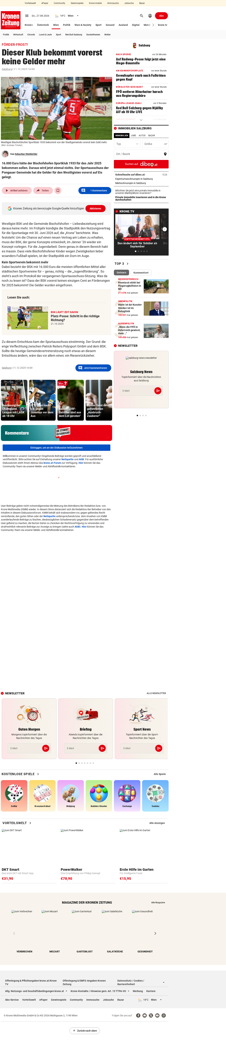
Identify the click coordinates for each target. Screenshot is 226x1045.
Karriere (151, 991)
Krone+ (29, 25)
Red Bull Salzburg (73, 34)
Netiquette (67, 459)
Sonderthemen (93, 34)
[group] (14, 400)
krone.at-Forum (52, 462)
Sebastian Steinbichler (26, 154)
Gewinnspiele (77, 3)
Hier (81, 462)
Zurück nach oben (85, 1031)
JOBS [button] (133, 135)
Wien (56, 25)
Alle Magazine (158, 902)
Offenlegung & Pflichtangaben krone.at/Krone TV (31, 982)
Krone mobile (95, 3)
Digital (135, 25)
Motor (147, 25)
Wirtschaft (18, 34)
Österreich (43, 25)
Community (59, 3)
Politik (66, 25)
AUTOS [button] (142, 135)
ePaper (44, 3)
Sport (99, 25)
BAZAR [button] (151, 135)
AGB (81, 459)
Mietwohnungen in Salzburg (141, 183)
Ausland (123, 25)
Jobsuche (129, 3)
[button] (153, 25)
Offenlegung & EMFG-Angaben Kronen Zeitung (84, 982)
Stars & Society (83, 25)
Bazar (142, 3)
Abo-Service (12, 999)
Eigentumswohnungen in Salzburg (141, 179)
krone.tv (162, 25)
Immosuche (113, 3)
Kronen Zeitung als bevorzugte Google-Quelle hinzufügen (57, 208)
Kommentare (94, 190)
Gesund (110, 25)
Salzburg (7, 69)
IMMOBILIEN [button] (121, 135)
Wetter (107, 34)
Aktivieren (95, 208)
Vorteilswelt (30, 3)
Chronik (31, 34)
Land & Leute (45, 34)
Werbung (138, 991)
